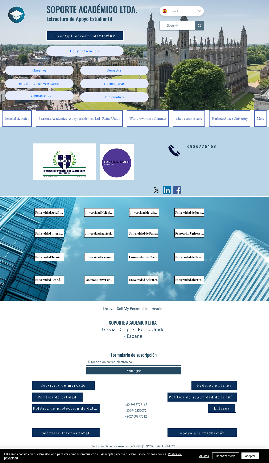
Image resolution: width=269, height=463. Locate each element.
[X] (157, 190)
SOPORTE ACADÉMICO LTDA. (91, 9)
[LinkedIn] (167, 190)
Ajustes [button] (204, 456)
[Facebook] (177, 190)
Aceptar (250, 456)
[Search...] (199, 25)
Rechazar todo (225, 456)
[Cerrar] (263, 456)
